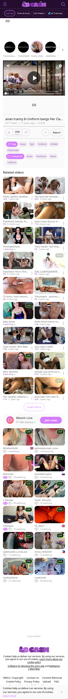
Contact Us (33, 677)
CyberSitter (34, 668)
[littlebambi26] (18, 440)
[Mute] (8, 66)
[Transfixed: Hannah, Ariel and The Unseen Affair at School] (18, 214)
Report (57, 132)
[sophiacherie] (18, 570)
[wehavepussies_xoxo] (50, 440)
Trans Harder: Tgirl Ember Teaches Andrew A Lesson (48, 247)
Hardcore (41, 156)
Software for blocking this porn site (26, 666)
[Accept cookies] (61, 692)
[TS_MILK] (50, 518)
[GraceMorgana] (50, 466)
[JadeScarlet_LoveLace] (18, 544)
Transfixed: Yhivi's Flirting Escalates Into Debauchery (16, 272)
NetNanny (54, 666)
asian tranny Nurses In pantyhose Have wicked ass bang (48, 221)
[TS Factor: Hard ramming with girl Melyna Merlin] (18, 289)
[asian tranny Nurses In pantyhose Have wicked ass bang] (50, 214)
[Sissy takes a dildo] (50, 339)
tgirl (32, 144)
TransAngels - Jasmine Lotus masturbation (48, 297)
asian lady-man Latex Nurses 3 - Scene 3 (47, 397)
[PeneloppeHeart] (18, 239)
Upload (47, 681)
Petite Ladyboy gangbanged (16, 197)
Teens (53, 156)
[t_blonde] (18, 492)
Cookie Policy (13, 681)
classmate (13, 150)
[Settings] (60, 66)
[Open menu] (5, 4)
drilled (53, 144)
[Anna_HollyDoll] (50, 544)
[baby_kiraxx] (18, 314)
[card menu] (32, 198)
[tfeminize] (18, 466)
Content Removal (52, 677)
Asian (29, 156)
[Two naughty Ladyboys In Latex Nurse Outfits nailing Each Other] (18, 389)
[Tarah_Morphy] (50, 492)
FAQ (56, 681)
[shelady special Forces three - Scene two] (50, 364)
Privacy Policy (31, 681)
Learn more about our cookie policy (45, 661)
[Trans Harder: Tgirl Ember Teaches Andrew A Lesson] (50, 239)
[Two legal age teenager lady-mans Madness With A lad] (50, 189)
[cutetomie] (50, 570)
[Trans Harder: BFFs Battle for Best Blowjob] (18, 339)
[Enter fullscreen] (60, 85)
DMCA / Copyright (13, 677)
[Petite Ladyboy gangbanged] (18, 189)
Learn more (9, 695)
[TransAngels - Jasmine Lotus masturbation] (50, 289)
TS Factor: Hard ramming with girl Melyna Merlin (16, 297)
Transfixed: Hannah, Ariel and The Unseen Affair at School (16, 221)
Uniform (12, 162)
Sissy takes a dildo (44, 347)
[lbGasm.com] (34, 4)
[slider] (34, 93)
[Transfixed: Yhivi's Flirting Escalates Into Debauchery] (18, 264)
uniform (42, 144)
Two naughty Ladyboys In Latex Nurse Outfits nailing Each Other (16, 397)
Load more (34, 407)
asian (23, 144)
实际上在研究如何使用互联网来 (47, 272)
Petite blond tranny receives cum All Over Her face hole (47, 322)
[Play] (34, 78)
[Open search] (63, 4)
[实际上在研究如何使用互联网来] (50, 264)
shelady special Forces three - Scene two (47, 372)
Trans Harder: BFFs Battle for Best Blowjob (16, 347)
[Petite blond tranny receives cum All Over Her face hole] (50, 314)
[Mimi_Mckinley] (18, 364)
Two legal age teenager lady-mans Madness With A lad (48, 197)
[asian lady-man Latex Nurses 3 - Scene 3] (50, 389)
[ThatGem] (18, 518)
